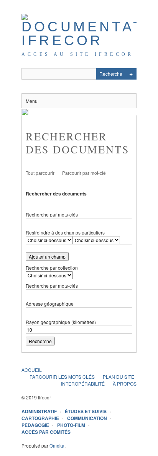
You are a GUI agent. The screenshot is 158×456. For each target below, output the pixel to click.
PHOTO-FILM (71, 425)
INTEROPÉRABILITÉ (83, 383)
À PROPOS (125, 383)
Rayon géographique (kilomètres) (61, 322)
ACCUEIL (31, 369)
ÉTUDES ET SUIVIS (86, 411)
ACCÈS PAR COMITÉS (46, 431)
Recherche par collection (52, 267)
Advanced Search (131, 74)
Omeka (56, 445)
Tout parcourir (40, 172)
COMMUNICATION (87, 418)
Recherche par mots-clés (52, 214)
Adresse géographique (50, 303)
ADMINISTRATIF (39, 411)
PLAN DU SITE (118, 376)
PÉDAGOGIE (35, 425)
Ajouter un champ (47, 256)
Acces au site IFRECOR (77, 54)
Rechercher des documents (56, 193)
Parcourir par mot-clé (84, 172)
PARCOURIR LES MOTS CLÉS (62, 376)
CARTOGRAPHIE (40, 418)
